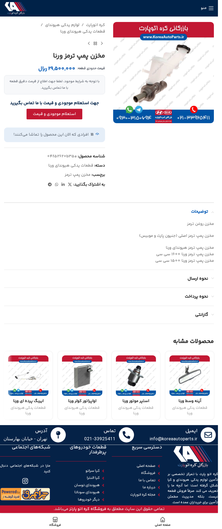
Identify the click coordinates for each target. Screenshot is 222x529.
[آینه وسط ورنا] (189, 375)
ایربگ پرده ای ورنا (28, 401)
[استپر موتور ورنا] (136, 375)
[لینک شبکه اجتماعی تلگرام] (49, 185)
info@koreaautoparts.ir (173, 438)
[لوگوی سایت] (16, 8)
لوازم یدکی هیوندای (62, 25)
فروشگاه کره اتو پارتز (87, 509)
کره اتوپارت (95, 25)
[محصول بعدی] (89, 43)
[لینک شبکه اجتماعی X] (69, 185)
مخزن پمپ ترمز (77, 175)
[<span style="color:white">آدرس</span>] (58, 434)
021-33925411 (100, 438)
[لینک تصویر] (25, 494)
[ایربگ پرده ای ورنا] (28, 375)
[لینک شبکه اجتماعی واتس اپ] (56, 185)
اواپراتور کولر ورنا (82, 401)
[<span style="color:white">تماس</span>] (126, 434)
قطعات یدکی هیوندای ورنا (82, 31)
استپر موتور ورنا (135, 401)
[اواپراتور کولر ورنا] (82, 375)
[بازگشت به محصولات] (95, 43)
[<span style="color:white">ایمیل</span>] (208, 434)
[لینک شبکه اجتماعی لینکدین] (63, 185)
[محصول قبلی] (102, 43)
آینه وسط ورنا (189, 401)
